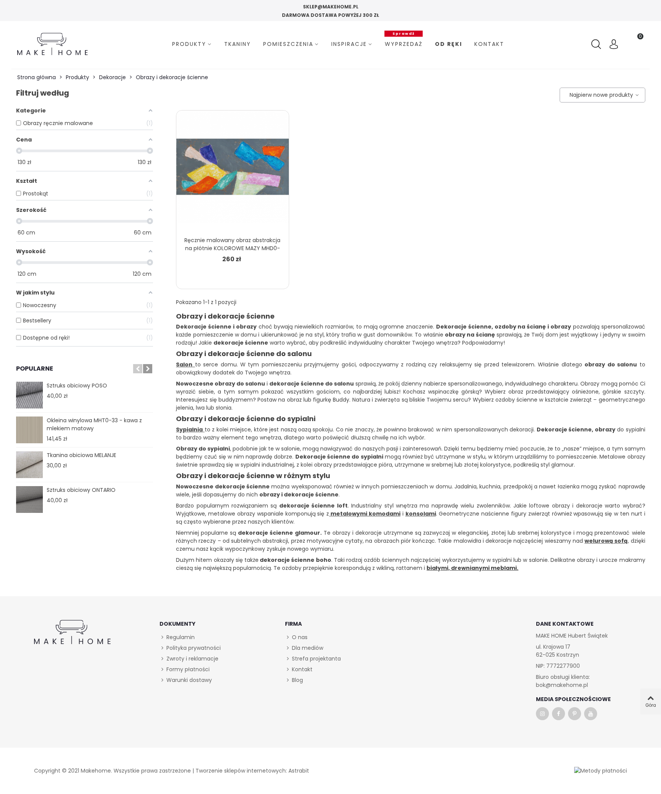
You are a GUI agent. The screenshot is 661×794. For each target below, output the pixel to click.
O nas (300, 637)
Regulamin (180, 637)
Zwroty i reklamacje (192, 658)
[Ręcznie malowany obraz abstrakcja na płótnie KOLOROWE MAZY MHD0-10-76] (232, 171)
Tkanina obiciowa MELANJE (81, 455)
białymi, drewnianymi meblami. (472, 568)
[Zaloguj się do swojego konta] (614, 45)
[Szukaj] (597, 44)
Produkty (189, 44)
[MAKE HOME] (52, 44)
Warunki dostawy (189, 680)
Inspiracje (349, 44)
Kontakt (489, 44)
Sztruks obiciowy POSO (77, 385)
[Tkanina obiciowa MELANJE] (29, 464)
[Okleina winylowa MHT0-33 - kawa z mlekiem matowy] (29, 430)
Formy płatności (188, 669)
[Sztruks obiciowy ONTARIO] (29, 499)
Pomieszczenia (288, 44)
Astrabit (298, 770)
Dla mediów (307, 648)
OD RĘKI (448, 44)
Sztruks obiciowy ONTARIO (81, 490)
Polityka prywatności (193, 648)
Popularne (34, 368)
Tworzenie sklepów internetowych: (241, 770)
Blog (297, 680)
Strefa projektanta (316, 658)
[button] (137, 368)
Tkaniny (237, 44)
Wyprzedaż (404, 43)
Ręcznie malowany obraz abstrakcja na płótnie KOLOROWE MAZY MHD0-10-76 (232, 248)
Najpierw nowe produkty (600, 95)
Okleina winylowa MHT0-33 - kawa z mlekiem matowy (94, 424)
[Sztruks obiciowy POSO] (29, 395)
